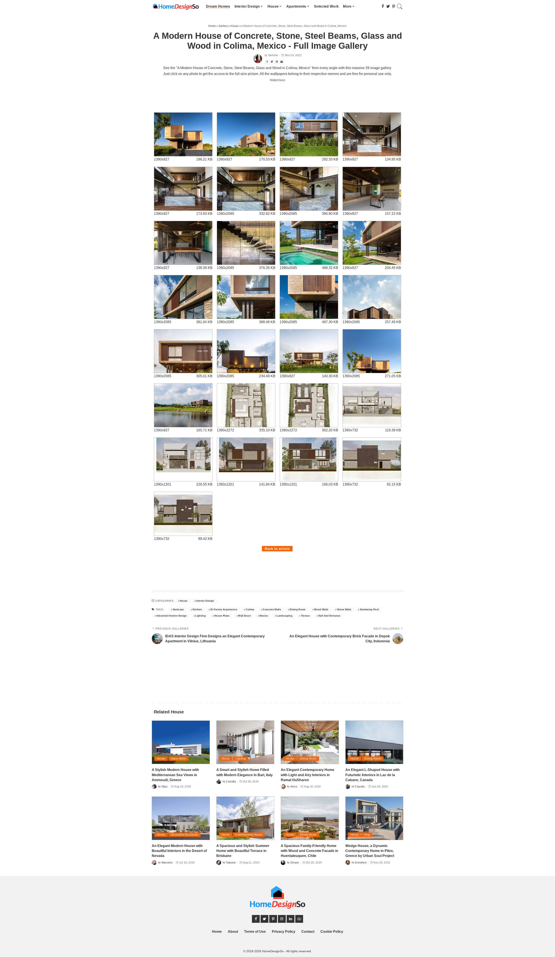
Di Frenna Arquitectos (224, 609)
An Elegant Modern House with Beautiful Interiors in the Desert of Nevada (179, 851)
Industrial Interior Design (172, 615)
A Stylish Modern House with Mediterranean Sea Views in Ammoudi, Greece (175, 775)
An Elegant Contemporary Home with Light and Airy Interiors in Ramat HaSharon (307, 775)
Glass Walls (178, 758)
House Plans (222, 615)
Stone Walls (344, 609)
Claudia (360, 786)
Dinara (295, 862)
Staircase (178, 609)
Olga (164, 786)
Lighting (200, 615)
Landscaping (284, 615)
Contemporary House (248, 834)
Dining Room (298, 609)
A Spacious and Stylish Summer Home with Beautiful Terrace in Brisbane (242, 851)
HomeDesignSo (273, 951)
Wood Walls (321, 609)
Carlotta (231, 781)
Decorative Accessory (184, 834)
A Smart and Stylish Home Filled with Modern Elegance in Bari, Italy (244, 772)
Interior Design (205, 600)
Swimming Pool (369, 609)
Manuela (167, 862)
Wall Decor (244, 615)
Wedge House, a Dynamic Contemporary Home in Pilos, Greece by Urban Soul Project (369, 851)
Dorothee (361, 862)
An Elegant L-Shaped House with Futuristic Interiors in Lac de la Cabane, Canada (372, 775)
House (184, 600)
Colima (250, 609)
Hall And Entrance (329, 615)
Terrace (305, 615)
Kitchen (197, 609)
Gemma (273, 55)
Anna (294, 786)
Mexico (264, 615)
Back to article (277, 549)
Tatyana (231, 862)
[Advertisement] (277, 96)
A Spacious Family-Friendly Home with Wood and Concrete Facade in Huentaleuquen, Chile (309, 851)
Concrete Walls (272, 609)
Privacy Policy (283, 931)
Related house (277, 80)
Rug (367, 834)
